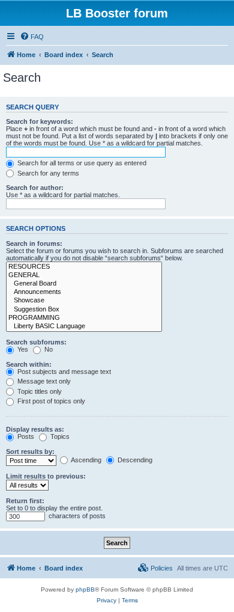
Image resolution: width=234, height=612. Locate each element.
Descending (134, 460)
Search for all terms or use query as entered (81, 163)
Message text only (43, 381)
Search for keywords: (39, 121)
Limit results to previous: (46, 476)
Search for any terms (47, 173)
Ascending (85, 460)
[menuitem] (32, 36)
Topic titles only (39, 391)
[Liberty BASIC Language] (84, 326)
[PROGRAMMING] (84, 318)
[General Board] (84, 284)
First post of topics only (50, 401)
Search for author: (35, 187)
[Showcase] (84, 300)
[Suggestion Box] (84, 309)
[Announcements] (84, 292)
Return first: (25, 500)
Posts (25, 436)
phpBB (85, 589)
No (48, 349)
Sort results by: (30, 451)
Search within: (29, 364)
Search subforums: (36, 342)
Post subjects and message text (63, 371)
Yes (22, 349)
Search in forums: (34, 243)
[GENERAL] (84, 275)
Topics (59, 436)
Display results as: (35, 429)
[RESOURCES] (84, 267)
